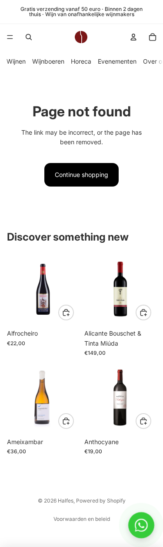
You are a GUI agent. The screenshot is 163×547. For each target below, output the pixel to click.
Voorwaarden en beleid (81, 519)
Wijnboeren (48, 61)
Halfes (65, 500)
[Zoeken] (28, 37)
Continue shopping (81, 174)
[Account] (133, 37)
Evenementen (117, 61)
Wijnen (16, 61)
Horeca (81, 61)
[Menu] (10, 37)
